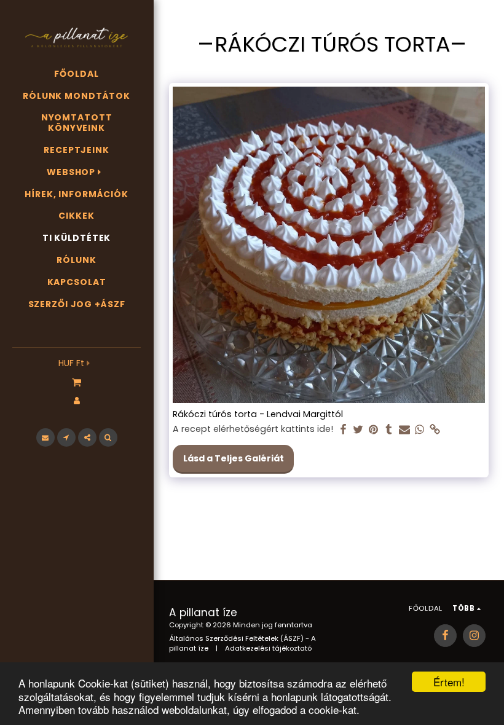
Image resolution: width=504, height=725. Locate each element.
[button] (76, 381)
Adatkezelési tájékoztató (268, 648)
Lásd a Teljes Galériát (233, 458)
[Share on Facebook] (342, 430)
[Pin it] (373, 430)
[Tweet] (358, 430)
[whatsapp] (419, 430)
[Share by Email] (404, 430)
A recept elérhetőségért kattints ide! (253, 429)
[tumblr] (389, 430)
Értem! (449, 681)
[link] (435, 430)
